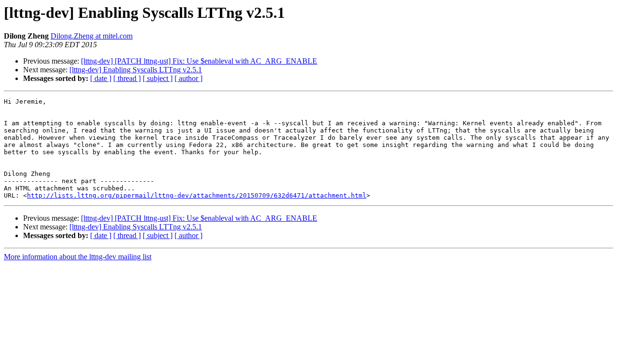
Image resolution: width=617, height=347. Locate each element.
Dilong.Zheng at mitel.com (92, 36)
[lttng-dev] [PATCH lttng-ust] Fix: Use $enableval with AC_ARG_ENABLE (199, 61)
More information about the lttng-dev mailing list (77, 257)
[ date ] (100, 78)
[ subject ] (158, 78)
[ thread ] (127, 78)
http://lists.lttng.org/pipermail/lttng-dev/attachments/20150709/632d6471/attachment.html (196, 195)
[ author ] (188, 78)
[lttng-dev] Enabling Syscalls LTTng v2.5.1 (135, 70)
